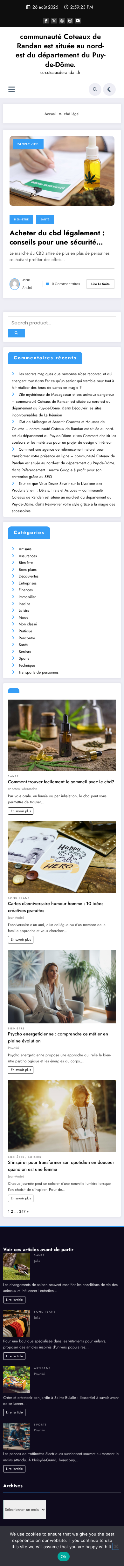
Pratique (25, 631)
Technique (27, 665)
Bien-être (21, 219)
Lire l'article (14, 1299)
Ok (63, 1556)
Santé (45, 219)
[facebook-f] (46, 20)
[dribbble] (62, 20)
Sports (24, 658)
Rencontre (27, 638)
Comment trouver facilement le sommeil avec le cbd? (61, 782)
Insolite (24, 604)
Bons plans (28, 569)
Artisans (25, 549)
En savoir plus (21, 810)
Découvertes (28, 576)
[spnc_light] (109, 89)
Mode (23, 617)
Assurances (28, 556)
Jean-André (27, 284)
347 (22, 1211)
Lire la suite (100, 284)
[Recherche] (95, 89)
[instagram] (70, 20)
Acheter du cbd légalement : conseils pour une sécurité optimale (57, 237)
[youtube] (78, 20)
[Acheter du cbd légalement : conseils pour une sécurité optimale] (62, 170)
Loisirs (24, 610)
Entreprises (28, 583)
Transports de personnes (39, 672)
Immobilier (27, 597)
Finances (26, 590)
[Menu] (11, 89)
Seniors (25, 652)
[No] (115, 1546)
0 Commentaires (66, 284)
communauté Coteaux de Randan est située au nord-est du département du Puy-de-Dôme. (61, 50)
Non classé (28, 624)
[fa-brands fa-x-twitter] (54, 20)
